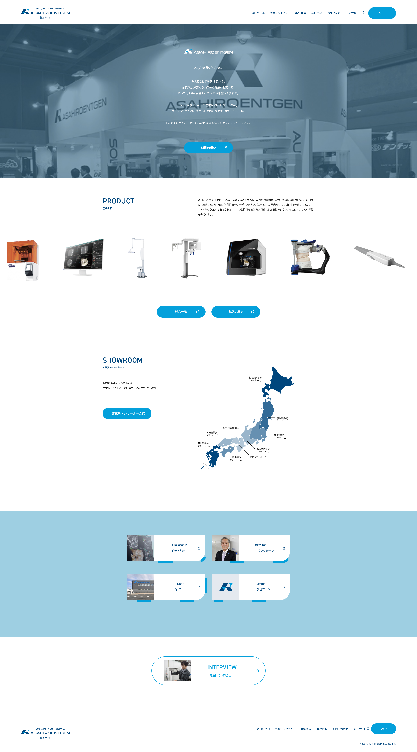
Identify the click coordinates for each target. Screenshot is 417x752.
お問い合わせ (335, 13)
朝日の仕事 (258, 13)
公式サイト (354, 13)
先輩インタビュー (280, 13)
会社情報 (316, 13)
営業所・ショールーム (127, 413)
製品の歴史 (236, 312)
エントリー (382, 13)
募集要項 (300, 13)
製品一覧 (181, 312)
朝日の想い (208, 148)
